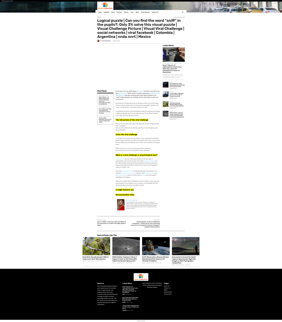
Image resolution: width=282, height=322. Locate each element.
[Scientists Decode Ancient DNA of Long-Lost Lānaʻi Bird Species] (165, 104)
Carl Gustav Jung (120, 159)
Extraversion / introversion (128, 173)
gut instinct (123, 175)
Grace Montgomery (106, 40)
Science (99, 17)
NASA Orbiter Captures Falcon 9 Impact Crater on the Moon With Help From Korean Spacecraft (177, 115)
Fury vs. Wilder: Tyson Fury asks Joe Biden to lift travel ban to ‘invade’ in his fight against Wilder (111, 223)
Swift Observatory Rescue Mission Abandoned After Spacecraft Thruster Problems (155, 259)
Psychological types (127, 171)
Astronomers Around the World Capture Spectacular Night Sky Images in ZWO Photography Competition (184, 260)
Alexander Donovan (169, 63)
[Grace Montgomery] (98, 41)
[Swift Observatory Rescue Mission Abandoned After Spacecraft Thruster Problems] (156, 246)
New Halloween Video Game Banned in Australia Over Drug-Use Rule (105, 111)
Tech (100, 95)
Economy (101, 116)
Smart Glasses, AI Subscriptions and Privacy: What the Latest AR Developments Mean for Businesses (105, 100)
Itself (143, 175)
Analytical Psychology (149, 161)
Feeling (152, 173)
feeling (117, 175)
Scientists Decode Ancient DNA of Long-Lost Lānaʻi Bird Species (177, 104)
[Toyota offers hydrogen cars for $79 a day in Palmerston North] (165, 94)
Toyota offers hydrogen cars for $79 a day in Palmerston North (105, 120)
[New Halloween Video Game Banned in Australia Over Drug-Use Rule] (165, 84)
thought (147, 173)
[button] (182, 12)
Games (100, 107)
